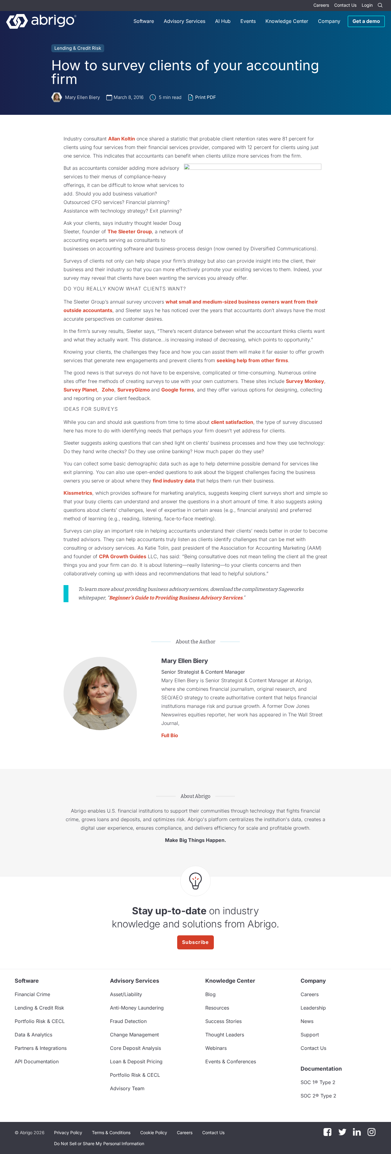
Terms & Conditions (111, 1132)
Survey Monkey (305, 381)
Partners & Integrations (41, 1048)
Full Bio (169, 735)
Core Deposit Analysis (135, 1048)
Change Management (134, 1035)
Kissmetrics (78, 493)
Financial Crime (32, 994)
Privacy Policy (68, 1132)
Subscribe (195, 942)
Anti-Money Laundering (137, 1008)
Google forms (177, 390)
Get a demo (366, 21)
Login (367, 5)
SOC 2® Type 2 (318, 1096)
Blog (210, 994)
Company (329, 21)
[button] (99, 1143)
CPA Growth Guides (122, 556)
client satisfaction (232, 422)
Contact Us (345, 5)
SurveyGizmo (134, 390)
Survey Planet (80, 390)
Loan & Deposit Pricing (136, 1061)
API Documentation (37, 1061)
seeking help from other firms (252, 360)
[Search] (380, 5)
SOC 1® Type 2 (318, 1082)
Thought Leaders (224, 1035)
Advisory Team (127, 1088)
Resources (217, 1008)
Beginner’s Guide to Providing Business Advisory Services (176, 598)
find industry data (174, 481)
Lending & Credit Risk (77, 48)
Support (310, 1035)
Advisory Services (184, 21)
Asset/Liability (126, 994)
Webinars (216, 1048)
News (307, 1021)
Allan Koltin (121, 139)
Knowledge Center (286, 21)
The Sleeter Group (130, 231)
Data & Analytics (33, 1035)
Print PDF (205, 97)
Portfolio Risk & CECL (40, 1021)
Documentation (321, 1068)
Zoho (108, 390)
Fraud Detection (128, 1021)
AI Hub (223, 21)
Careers (321, 5)
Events (248, 21)
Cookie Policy (153, 1132)
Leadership (313, 1008)
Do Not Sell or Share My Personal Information (99, 1143)
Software (143, 21)
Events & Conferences (230, 1061)
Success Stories (223, 1021)
